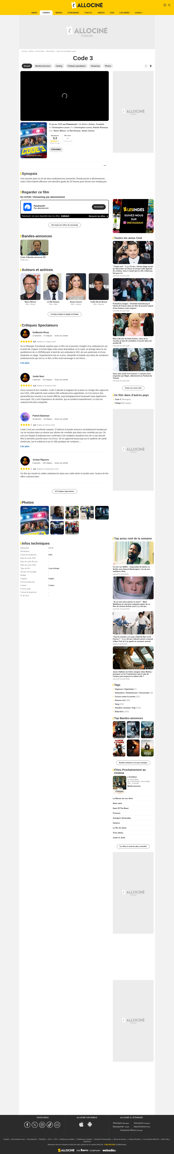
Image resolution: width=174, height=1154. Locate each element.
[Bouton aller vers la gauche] (146, 66)
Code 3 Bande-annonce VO (33, 257)
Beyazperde (118, 1126)
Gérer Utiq (165, 1139)
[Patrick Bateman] (25, 417)
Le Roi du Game (119, 828)
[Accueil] (87, 5)
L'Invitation (132, 777)
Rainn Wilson (60, 131)
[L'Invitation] (119, 785)
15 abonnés (37, 336)
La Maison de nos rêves (123, 798)
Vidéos (101, 13)
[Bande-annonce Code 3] (33, 140)
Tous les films (39, 51)
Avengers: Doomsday (122, 818)
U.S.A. (51, 548)
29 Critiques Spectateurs (64, 491)
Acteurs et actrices (37, 270)
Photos (28, 502)
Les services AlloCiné (151, 1139)
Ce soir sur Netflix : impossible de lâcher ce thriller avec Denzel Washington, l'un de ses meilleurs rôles (131, 569)
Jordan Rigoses (40, 460)
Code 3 (123, 399)
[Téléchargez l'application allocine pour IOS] (83, 1124)
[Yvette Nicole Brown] (99, 286)
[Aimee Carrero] (76, 286)
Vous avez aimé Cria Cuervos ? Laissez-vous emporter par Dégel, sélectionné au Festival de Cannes (132, 376)
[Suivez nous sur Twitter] (35, 1125)
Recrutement (32, 1139)
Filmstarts (117, 1123)
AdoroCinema (140, 1126)
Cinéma (46, 13)
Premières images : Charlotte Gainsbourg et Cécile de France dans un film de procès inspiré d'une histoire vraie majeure (133, 306)
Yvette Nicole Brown (98, 302)
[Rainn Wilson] (30, 286)
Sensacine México (128, 1130)
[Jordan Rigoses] (25, 461)
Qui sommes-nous (18, 1139)
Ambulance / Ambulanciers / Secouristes (134, 693)
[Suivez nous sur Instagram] (42, 1125)
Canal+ (139, 13)
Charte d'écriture (134, 1139)
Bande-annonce (134, 786)
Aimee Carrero (88, 131)
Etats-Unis (122, 712)
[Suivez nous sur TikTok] (50, 1125)
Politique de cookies (67, 1139)
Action (92, 124)
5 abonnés (36, 380)
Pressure (116, 813)
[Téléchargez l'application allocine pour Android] (91, 1124)
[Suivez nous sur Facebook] (27, 1125)
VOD (112, 13)
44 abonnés (37, 419)
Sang (119, 704)
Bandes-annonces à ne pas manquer (133, 763)
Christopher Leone (60, 127)
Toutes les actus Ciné (133, 388)
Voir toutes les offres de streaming (64, 225)
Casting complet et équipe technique (65, 314)
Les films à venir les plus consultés (133, 846)
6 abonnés (36, 463)
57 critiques (48, 336)
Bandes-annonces (37, 236)
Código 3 (123, 403)
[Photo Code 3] (34, 520)
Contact (6, 1139)
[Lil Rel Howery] (53, 286)
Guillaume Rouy (40, 332)
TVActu (88, 13)
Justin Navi (38, 376)
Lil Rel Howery (73, 131)
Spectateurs (55, 135)
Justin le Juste (119, 838)
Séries (58, 13)
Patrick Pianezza (100, 127)
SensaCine (139, 1123)
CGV (55, 1139)
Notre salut (117, 803)
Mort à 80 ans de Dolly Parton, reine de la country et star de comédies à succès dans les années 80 (132, 341)
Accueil (24, 51)
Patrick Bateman (40, 416)
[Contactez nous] (57, 1125)
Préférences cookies (84, 1139)
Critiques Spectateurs (40, 325)
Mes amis (67, 135)
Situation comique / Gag (128, 708)
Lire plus (24, 363)
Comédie (100, 124)
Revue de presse (120, 1139)
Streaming (73, 13)
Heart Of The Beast (120, 808)
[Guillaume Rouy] (25, 333)
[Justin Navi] (25, 377)
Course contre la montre (127, 697)
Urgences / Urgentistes (125, 689)
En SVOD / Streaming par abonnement (42, 197)
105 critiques (48, 463)
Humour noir (122, 700)
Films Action (50, 51)
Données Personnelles (102, 1139)
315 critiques (48, 380)
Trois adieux (118, 833)
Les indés (124, 13)
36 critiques (48, 419)
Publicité (42, 1139)
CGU (49, 1139)
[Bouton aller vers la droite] (150, 66)
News (34, 13)
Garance (116, 823)
